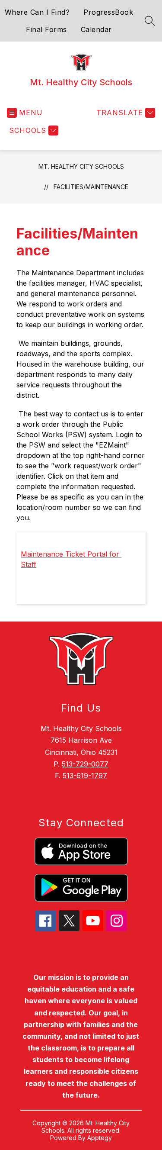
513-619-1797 (85, 775)
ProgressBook (108, 12)
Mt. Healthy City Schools (81, 166)
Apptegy (99, 1137)
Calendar (96, 29)
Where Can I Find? (37, 12)
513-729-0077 (85, 764)
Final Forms (46, 29)
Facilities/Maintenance (91, 186)
